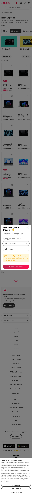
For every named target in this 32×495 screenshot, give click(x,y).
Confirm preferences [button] (16, 267)
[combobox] (16, 243)
